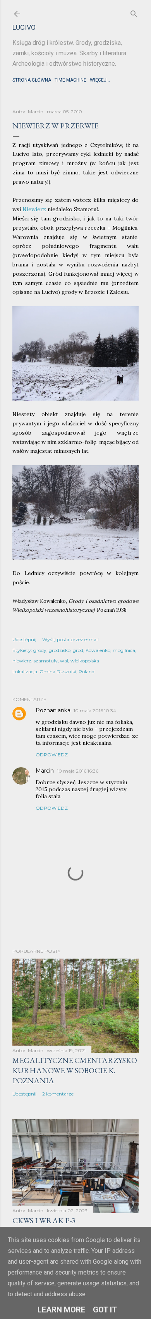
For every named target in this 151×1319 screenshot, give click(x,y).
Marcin (45, 770)
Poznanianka (53, 710)
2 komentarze (58, 1094)
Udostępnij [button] (24, 639)
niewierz (21, 661)
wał (64, 661)
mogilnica (124, 650)
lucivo (24, 27)
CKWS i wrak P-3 (44, 1220)
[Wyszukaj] (134, 12)
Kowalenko (98, 650)
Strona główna (31, 80)
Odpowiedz (52, 755)
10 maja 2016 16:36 (77, 771)
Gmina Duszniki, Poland (66, 671)
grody (39, 650)
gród (78, 650)
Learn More (61, 1309)
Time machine (70, 80)
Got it (105, 1309)
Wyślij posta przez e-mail (70, 639)
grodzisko (59, 650)
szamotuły (46, 661)
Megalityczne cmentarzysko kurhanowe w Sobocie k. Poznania (74, 1070)
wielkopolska (84, 661)
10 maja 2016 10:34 (95, 710)
